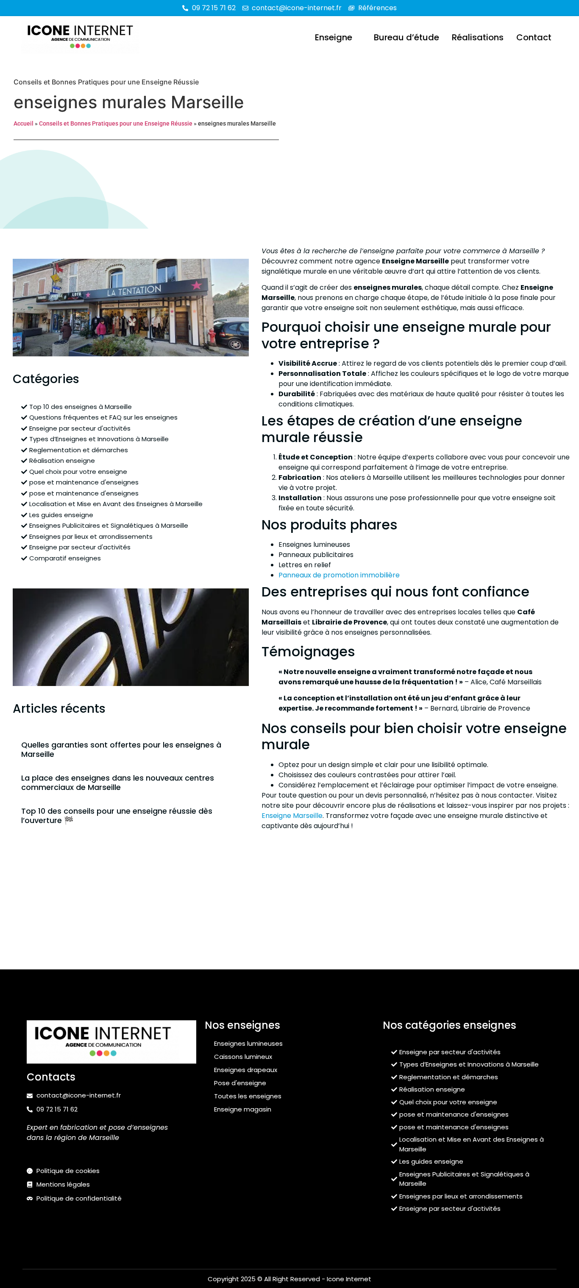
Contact (533, 37)
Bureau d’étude (406, 37)
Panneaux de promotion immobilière (339, 575)
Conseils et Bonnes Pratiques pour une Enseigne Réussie (106, 82)
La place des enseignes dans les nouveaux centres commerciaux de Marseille (117, 782)
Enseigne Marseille (292, 815)
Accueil (23, 123)
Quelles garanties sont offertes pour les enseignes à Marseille (121, 749)
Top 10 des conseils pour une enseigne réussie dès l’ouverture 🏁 (116, 816)
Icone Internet (349, 1278)
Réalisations (478, 37)
